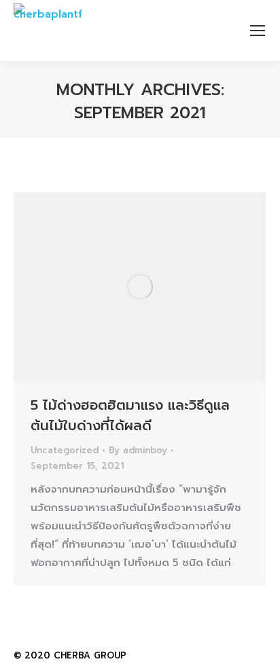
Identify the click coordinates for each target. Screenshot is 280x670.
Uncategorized (65, 450)
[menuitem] (200, 653)
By (138, 450)
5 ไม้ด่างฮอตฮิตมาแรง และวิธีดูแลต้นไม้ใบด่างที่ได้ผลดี (130, 415)
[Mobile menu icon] (257, 30)
